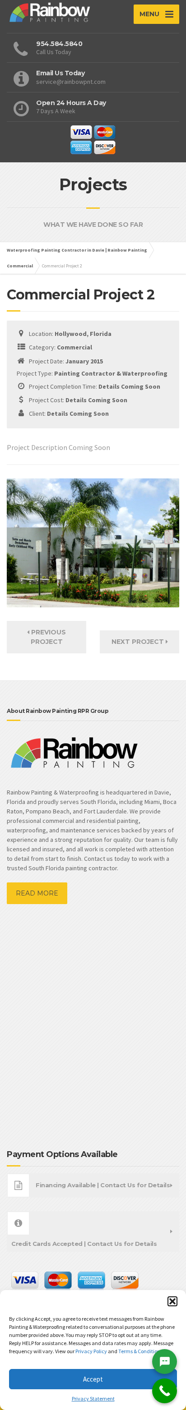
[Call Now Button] (164, 1390)
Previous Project (47, 637)
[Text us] (164, 1361)
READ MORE (37, 893)
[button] (172, 1301)
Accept (93, 1379)
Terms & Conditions (140, 1351)
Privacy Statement (93, 1398)
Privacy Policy (91, 1351)
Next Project (139, 642)
